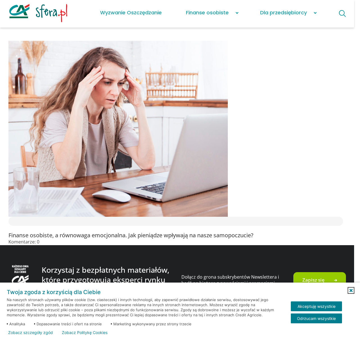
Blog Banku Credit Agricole (40, 32)
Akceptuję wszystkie (317, 306)
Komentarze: (23, 242)
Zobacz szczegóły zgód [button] (30, 332)
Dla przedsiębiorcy (283, 12)
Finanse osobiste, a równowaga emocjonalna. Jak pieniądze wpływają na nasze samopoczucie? (130, 235)
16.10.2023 (51, 242)
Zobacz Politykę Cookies (84, 332)
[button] (351, 290)
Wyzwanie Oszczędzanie (131, 12)
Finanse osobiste (207, 12)
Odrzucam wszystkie (316, 318)
